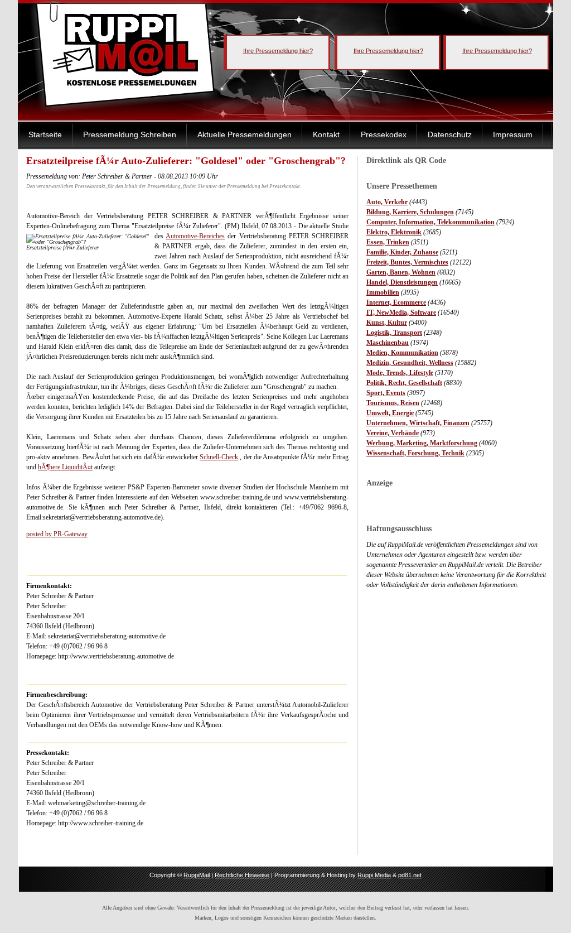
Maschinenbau (387, 343)
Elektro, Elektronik (394, 232)
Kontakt (326, 134)
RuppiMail (196, 875)
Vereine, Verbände (392, 433)
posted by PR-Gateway (57, 534)
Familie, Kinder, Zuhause (402, 252)
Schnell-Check (219, 457)
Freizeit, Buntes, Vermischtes (407, 262)
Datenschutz (450, 134)
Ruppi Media (374, 875)
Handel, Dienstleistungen (402, 282)
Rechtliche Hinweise (242, 875)
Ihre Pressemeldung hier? (278, 50)
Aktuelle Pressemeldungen (244, 134)
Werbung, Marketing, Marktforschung (421, 443)
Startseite (45, 134)
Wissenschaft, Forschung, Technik (415, 453)
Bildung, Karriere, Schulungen (410, 212)
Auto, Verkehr (387, 202)
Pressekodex (384, 134)
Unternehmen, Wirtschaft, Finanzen (418, 423)
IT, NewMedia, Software (401, 312)
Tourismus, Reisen (392, 403)
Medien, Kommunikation (402, 353)
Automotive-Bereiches (195, 236)
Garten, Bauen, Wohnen (400, 272)
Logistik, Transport (394, 332)
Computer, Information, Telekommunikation (430, 222)
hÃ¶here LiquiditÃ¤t (65, 467)
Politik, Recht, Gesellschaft (404, 383)
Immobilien (382, 292)
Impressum (513, 134)
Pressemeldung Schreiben (129, 134)
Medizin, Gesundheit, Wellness (409, 363)
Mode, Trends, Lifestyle (399, 373)
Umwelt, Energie (390, 413)
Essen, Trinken (387, 242)
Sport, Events (385, 393)
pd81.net (410, 875)
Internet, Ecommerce (396, 302)
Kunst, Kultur (386, 322)
